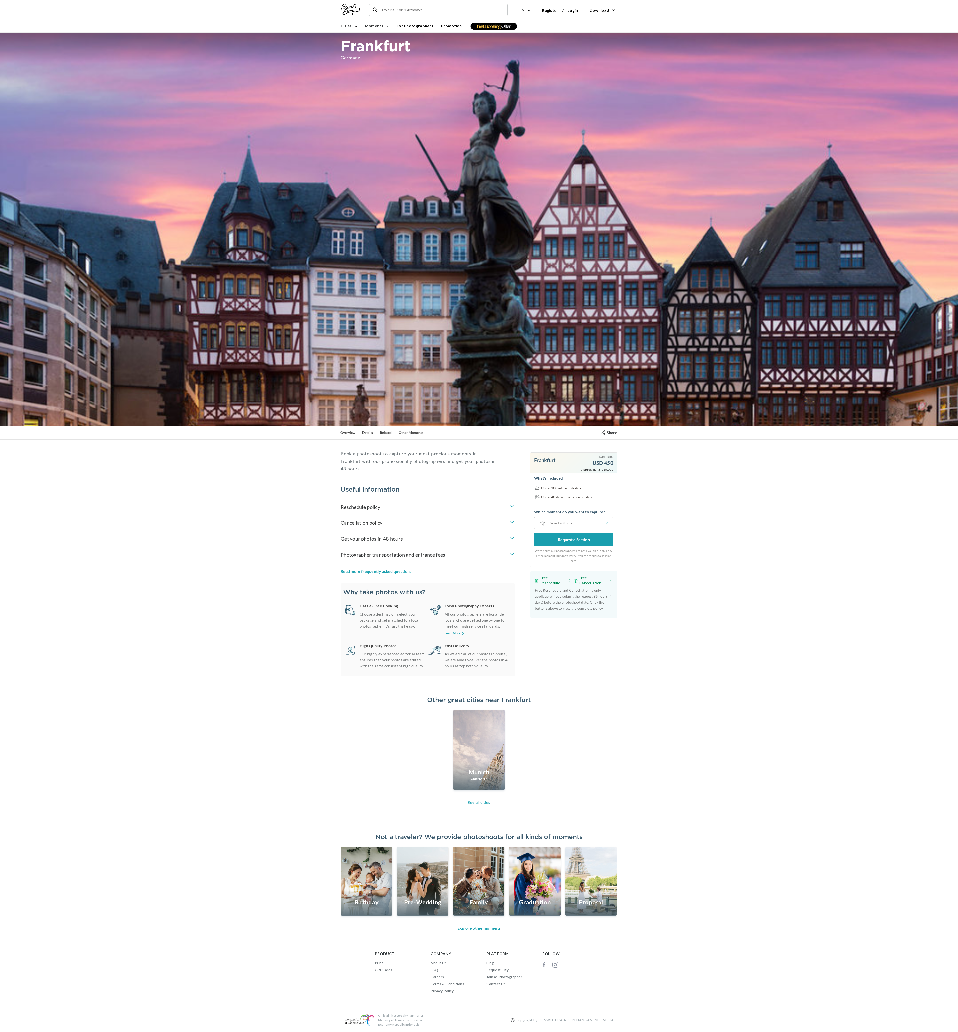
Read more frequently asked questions (376, 571)
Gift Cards (383, 970)
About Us (439, 963)
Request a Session (574, 539)
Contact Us (496, 984)
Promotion (451, 25)
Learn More (453, 633)
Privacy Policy (442, 991)
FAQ (434, 970)
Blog (490, 963)
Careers (437, 977)
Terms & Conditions (447, 984)
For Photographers (415, 25)
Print (379, 963)
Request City (497, 970)
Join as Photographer (504, 977)
